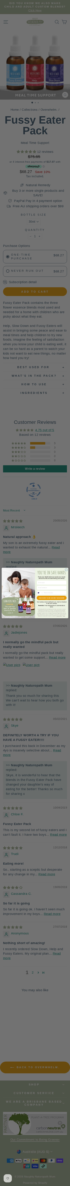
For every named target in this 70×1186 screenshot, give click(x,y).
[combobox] (40, 593)
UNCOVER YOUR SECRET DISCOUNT (51, 598)
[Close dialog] (66, 569)
